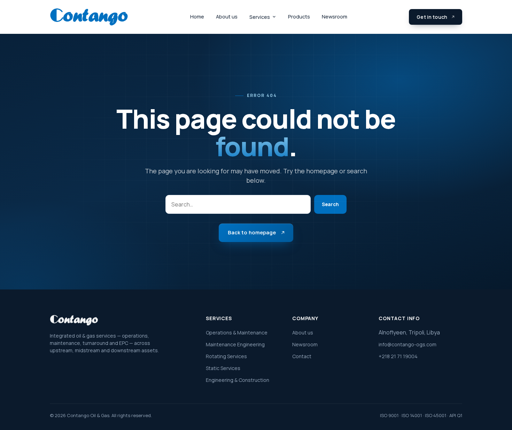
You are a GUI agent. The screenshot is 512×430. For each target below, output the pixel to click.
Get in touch (432, 17)
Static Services (223, 368)
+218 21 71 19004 (398, 356)
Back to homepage (252, 232)
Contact (301, 356)
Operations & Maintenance (236, 332)
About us (227, 16)
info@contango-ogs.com (407, 344)
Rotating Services (226, 356)
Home (197, 16)
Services (259, 17)
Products (299, 16)
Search (330, 204)
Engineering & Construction (237, 380)
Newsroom (334, 16)
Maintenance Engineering (235, 344)
